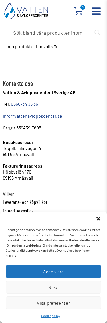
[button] (98, 219)
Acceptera (53, 271)
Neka (53, 287)
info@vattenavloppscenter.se (32, 116)
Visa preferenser (53, 303)
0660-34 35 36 (24, 104)
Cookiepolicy (50, 316)
